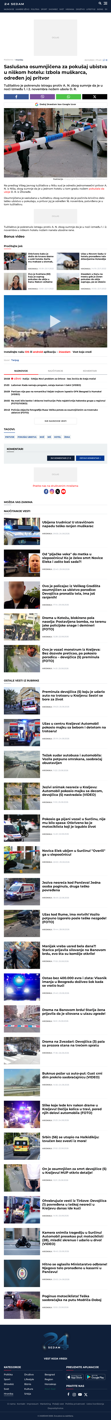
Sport (44, 9)
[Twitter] (58, 491)
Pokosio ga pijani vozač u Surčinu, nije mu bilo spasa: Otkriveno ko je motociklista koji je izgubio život (74, 823)
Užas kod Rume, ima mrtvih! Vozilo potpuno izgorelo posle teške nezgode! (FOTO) (74, 918)
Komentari (90, 371)
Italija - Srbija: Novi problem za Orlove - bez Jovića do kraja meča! (55, 378)
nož (42, 437)
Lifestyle (90, 9)
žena (67, 437)
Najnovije (9, 9)
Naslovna (8, 60)
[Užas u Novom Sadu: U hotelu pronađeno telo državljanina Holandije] (68, 261)
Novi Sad (50, 1389)
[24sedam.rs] (14, 4)
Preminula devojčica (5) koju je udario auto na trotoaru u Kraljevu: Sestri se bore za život (73, 695)
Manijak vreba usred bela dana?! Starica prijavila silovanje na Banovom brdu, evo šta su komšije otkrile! (74, 950)
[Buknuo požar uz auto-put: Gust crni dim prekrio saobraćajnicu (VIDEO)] (22, 1082)
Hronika (70, 9)
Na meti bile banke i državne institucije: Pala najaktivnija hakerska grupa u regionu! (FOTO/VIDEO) (58, 402)
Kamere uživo (22, 9)
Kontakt (21, 1404)
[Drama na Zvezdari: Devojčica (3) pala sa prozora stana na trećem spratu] (22, 1050)
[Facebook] (46, 491)
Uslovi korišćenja (95, 1404)
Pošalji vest (58, 1404)
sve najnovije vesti (55, 421)
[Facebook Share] (16, 96)
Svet (61, 9)
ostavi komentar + (90, 458)
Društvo (80, 9)
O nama (11, 1404)
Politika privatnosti (75, 1404)
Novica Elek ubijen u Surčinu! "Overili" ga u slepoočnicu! (73, 853)
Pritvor (9, 437)
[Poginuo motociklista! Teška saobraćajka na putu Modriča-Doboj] (22, 1305)
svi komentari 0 (61, 458)
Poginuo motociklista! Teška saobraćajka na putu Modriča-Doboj (71, 1298)
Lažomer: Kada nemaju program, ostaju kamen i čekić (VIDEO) (46, 385)
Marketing (45, 1404)
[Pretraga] (100, 3)
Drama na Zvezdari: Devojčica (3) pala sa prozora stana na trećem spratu (73, 1043)
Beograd (50, 1374)
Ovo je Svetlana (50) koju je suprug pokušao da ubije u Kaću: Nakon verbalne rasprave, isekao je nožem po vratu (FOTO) (41, 278)
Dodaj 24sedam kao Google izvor (58, 104)
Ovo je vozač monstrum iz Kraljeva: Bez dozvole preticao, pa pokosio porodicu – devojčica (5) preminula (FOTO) (71, 655)
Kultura (28, 1389)
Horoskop (50, 1384)
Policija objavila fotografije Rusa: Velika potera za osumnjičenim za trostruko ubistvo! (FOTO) (54, 411)
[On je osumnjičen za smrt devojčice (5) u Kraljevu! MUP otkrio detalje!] (22, 1178)
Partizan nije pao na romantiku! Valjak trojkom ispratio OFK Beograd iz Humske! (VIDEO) (56, 393)
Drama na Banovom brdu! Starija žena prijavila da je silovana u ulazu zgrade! (73, 1012)
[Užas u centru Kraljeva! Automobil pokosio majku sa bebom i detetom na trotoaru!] (22, 732)
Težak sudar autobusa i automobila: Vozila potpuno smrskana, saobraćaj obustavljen (72, 759)
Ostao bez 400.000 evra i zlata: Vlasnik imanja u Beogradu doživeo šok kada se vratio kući (74, 982)
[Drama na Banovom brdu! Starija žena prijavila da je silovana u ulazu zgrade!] (22, 1019)
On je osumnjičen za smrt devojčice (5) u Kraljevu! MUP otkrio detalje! (74, 1171)
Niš (49, 437)
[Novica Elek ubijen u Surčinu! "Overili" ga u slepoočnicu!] (22, 859)
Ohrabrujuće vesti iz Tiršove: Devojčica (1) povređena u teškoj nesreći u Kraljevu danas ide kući (74, 1204)
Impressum (33, 1404)
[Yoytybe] (80, 1395)
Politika (35, 9)
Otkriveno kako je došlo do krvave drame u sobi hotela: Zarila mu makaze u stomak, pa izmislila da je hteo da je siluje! (40, 258)
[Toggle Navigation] (105, 3)
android (38, 352)
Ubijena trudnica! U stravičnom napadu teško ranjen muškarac (68, 524)
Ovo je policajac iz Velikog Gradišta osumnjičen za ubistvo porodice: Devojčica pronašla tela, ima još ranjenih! (71, 591)
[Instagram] (52, 491)
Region (49, 1379)
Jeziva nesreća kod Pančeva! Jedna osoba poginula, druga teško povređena (71, 886)
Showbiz (53, 9)
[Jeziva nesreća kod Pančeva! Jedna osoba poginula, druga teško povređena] (22, 891)
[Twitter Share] (94, 96)
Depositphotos (55, 1408)
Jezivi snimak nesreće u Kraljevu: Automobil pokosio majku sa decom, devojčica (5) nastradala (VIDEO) (72, 791)
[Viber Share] (42, 96)
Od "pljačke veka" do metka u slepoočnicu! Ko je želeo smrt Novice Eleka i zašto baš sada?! (72, 558)
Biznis (100, 9)
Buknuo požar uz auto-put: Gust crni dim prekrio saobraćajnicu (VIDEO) (72, 1075)
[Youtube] (63, 491)
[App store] (75, 1377)
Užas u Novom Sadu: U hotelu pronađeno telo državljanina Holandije (93, 257)
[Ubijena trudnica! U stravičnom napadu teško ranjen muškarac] (22, 531)
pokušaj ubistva (27, 437)
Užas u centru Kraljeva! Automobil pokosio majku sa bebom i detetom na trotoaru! (74, 727)
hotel (57, 437)
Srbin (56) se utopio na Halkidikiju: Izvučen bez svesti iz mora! (70, 1139)
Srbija (27, 1394)
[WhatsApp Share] (68, 96)
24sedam (65, 352)
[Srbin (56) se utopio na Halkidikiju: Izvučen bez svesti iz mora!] (22, 1146)
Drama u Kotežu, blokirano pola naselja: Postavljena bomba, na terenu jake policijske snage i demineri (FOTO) (74, 623)
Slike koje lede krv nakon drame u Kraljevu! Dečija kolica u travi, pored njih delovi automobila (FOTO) (72, 1109)
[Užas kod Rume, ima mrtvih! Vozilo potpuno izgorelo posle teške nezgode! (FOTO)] (22, 923)
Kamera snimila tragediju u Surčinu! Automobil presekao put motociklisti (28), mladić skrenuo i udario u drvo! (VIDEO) (72, 1238)
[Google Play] (95, 1377)
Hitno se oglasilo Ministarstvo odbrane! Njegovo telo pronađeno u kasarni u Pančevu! (74, 1268)
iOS (27, 352)
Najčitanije (55, 371)
